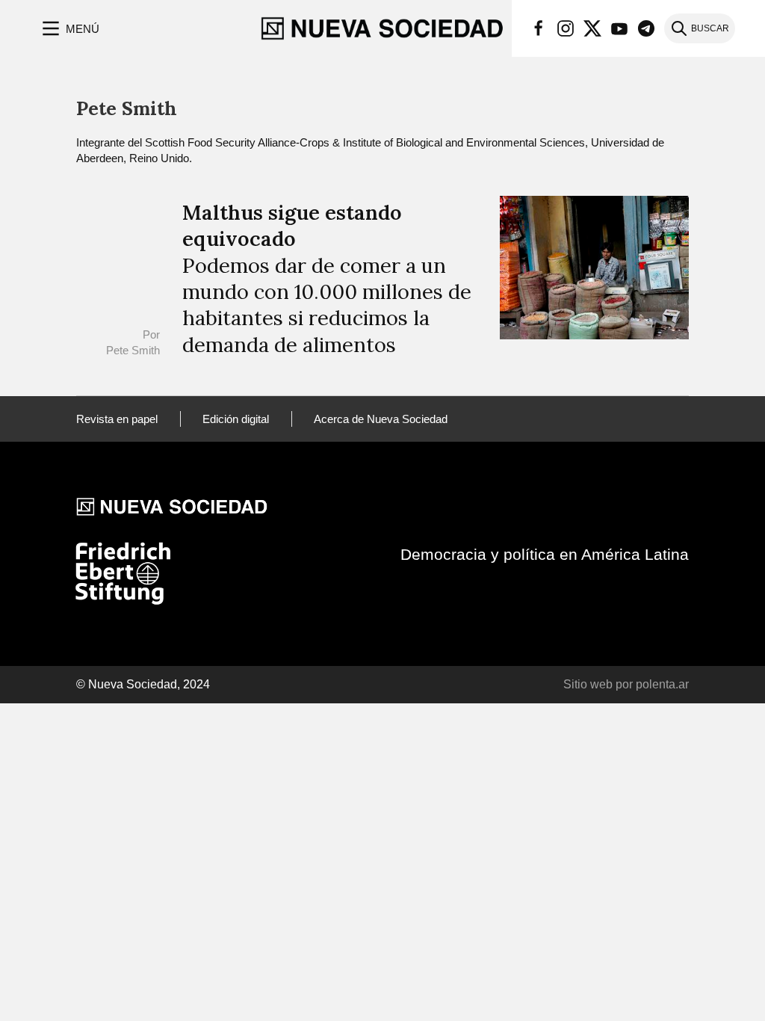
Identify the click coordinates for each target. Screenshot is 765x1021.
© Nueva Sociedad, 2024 (143, 684)
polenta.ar (662, 684)
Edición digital (235, 419)
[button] (69, 28)
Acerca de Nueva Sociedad (380, 419)
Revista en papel (117, 419)
